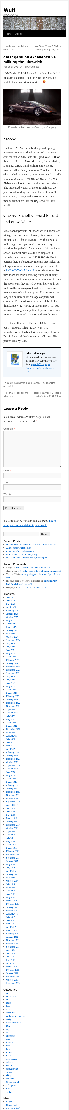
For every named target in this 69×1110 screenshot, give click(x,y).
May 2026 (10, 603)
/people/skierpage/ (40, 364)
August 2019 (12, 804)
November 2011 (13, 940)
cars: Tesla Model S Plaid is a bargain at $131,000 (47, 48)
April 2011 (11, 963)
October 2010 (12, 979)
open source (11, 1058)
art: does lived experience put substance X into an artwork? (31, 544)
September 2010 (13, 982)
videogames (11, 1085)
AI (7, 992)
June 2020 (10, 771)
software (10, 1078)
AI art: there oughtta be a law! (19, 547)
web (8, 1088)
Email (7, 482)
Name (7, 470)
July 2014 (10, 884)
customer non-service (15, 1015)
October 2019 (12, 798)
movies (9, 1052)
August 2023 (12, 676)
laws (8, 1048)
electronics (10, 1035)
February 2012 (12, 933)
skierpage (34, 66)
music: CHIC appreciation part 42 (32, 587)
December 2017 (13, 854)
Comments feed (13, 1108)
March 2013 (11, 900)
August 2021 (12, 735)
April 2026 (11, 607)
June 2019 (10, 811)
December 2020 (13, 758)
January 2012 (12, 936)
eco (7, 1032)
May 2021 (10, 745)
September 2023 (13, 672)
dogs (8, 1029)
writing (9, 1091)
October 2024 (12, 636)
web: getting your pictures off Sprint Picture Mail (39, 570)
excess (36, 382)
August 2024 (12, 643)
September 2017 (13, 857)
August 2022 (12, 712)
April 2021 (11, 748)
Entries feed (11, 1104)
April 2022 (11, 722)
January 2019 (12, 821)
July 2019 (10, 808)
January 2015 (12, 874)
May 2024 (10, 653)
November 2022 (13, 705)
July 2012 (10, 916)
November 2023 (13, 669)
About (18, 33)
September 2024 (13, 640)
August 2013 (12, 890)
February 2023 (12, 696)
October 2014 (12, 880)
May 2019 (10, 814)
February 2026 (12, 610)
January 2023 (12, 699)
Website (7, 493)
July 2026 (10, 597)
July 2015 (10, 867)
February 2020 (12, 785)
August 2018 (12, 834)
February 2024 (12, 659)
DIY (8, 1025)
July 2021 (10, 738)
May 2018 (10, 841)
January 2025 (12, 630)
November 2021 (13, 732)
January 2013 (12, 907)
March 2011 (11, 966)
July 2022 (10, 715)
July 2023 (10, 679)
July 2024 (10, 646)
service (9, 1071)
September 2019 (13, 801)
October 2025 (12, 616)
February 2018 (12, 851)
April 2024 (11, 656)
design (9, 1019)
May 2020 (10, 775)
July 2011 (10, 953)
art (7, 999)
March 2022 (11, 725)
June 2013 (10, 893)
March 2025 (11, 626)
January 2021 (12, 755)
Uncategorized (12, 1081)
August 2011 (12, 949)
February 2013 (12, 903)
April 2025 (11, 623)
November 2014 (13, 877)
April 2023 (11, 689)
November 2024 (13, 633)
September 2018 (13, 831)
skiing (9, 1075)
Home (8, 33)
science (9, 1062)
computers (10, 1012)
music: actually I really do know (20, 551)
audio (8, 1002)
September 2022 (13, 709)
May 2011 (10, 959)
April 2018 (11, 844)
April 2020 (11, 778)
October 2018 (12, 827)
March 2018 (11, 847)
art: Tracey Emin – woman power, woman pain (26, 557)
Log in (9, 1101)
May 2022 (10, 719)
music (8, 1055)
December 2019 (13, 791)
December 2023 (13, 666)
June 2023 (10, 682)
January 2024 (12, 663)
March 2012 (11, 930)
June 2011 (10, 956)
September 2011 (13, 946)
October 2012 (12, 910)
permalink (8, 386)
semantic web (12, 1068)
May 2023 (10, 686)
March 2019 (11, 818)
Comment (9, 428)
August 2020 (12, 768)
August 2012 (12, 913)
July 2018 (10, 837)
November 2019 (13, 794)
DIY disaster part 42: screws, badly (21, 554)
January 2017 (12, 860)
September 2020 (13, 765)
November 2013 (13, 887)
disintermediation (13, 1022)
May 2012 (10, 923)
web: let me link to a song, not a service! (33, 567)
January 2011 (12, 973)
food (8, 1045)
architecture (11, 996)
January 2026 (12, 613)
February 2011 (12, 969)
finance (9, 1042)
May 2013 (10, 897)
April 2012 (11, 926)
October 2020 (12, 762)
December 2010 (13, 976)
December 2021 (13, 729)
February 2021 (12, 752)
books (9, 1005)
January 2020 (12, 788)
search (9, 1065)
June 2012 (10, 920)
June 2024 (10, 649)
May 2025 (10, 620)
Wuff (9, 10)
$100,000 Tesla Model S (20, 270)
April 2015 (11, 870)
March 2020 (11, 781)
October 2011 (12, 943)
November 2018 (13, 824)
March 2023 (11, 692)
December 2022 (13, 702)
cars (30, 382)
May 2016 (10, 864)
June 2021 (10, 742)
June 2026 (10, 600)
